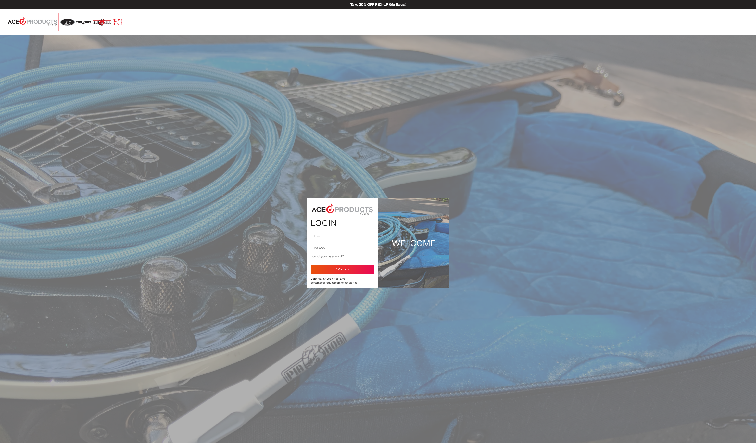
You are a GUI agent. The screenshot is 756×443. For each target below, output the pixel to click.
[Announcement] (378, 4)
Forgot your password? (327, 256)
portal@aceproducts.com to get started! (334, 282)
